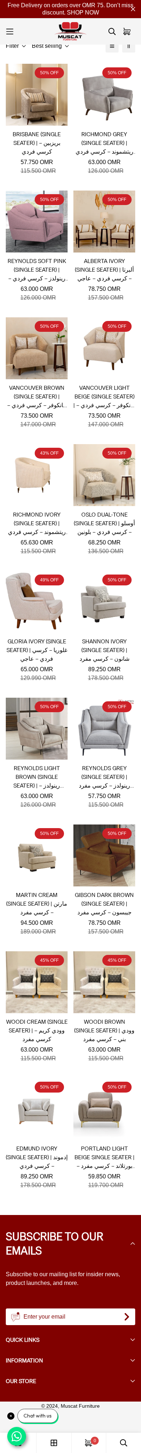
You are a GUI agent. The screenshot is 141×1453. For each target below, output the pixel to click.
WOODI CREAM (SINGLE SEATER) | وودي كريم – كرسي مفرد (37, 1030)
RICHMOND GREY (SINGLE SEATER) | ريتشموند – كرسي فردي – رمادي (104, 143)
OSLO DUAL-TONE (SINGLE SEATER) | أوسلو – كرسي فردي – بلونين (104, 523)
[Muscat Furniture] (70, 31)
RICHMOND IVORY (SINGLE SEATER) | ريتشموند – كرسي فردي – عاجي (37, 523)
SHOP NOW (83, 12)
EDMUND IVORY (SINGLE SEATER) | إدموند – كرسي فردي (37, 1157)
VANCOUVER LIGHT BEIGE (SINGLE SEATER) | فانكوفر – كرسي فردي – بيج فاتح (104, 397)
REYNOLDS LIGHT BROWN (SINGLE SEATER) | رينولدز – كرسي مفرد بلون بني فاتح (37, 777)
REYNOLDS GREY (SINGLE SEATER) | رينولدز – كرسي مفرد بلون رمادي (104, 777)
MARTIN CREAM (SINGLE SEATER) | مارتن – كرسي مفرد (36, 903)
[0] (88, 1442)
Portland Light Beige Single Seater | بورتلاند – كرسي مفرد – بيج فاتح (104, 1157)
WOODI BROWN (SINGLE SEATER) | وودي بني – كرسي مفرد (104, 1030)
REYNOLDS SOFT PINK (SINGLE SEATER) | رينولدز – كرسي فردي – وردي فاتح (37, 270)
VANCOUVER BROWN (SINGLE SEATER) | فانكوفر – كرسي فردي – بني (36, 397)
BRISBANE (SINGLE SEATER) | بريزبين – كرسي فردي (37, 142)
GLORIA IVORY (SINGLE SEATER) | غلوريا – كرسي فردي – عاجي (37, 650)
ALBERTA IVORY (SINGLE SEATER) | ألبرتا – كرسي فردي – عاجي (104, 269)
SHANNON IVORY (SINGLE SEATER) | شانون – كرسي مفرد (104, 650)
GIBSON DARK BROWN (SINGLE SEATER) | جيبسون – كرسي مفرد (104, 903)
